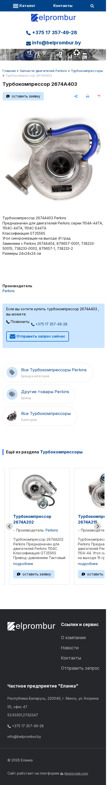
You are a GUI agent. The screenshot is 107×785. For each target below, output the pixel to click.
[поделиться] (76, 96)
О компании (73, 637)
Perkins (8, 291)
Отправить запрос (80, 668)
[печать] (87, 96)
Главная (9, 71)
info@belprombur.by (56, 43)
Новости (70, 647)
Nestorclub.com (76, 773)
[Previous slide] (9, 526)
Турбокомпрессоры (87, 71)
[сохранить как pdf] (99, 96)
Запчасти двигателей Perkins (43, 71)
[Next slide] (97, 526)
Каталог (26, 5)
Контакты (62, 5)
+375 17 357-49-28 (54, 32)
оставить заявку (26, 96)
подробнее (23, 564)
